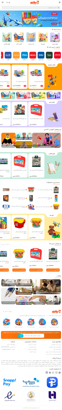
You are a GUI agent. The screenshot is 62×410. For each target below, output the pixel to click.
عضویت (21, 336)
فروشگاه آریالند (11, 344)
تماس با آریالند (32, 344)
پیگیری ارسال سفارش (55, 347)
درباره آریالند (33, 352)
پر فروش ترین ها (5, 244)
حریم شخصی (32, 347)
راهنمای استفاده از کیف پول (53, 352)
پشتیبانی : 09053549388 (8, 347)
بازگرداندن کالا (57, 349)
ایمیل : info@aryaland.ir (8, 349)
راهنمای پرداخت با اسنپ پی (53, 354)
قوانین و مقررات (31, 349)
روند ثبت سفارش (56, 344)
